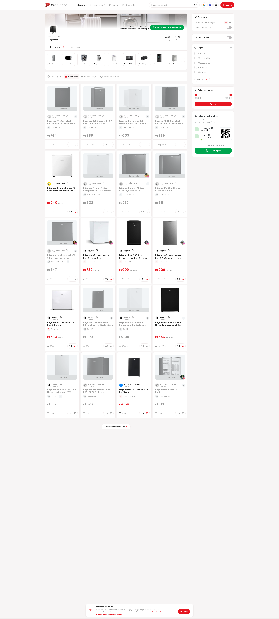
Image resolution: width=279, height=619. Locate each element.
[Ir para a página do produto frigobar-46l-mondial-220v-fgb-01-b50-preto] (98, 367)
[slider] (196, 95)
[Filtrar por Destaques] (54, 76)
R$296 (198, 98)
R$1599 (228, 98)
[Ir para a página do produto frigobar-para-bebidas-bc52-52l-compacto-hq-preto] (62, 232)
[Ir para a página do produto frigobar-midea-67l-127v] (98, 232)
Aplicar (213, 104)
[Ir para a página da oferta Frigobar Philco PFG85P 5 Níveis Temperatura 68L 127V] (170, 329)
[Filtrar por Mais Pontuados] (110, 76)
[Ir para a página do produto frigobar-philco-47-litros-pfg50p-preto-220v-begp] (134, 165)
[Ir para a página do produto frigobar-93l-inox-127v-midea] (170, 232)
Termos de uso (115, 614)
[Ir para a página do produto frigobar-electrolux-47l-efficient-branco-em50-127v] (134, 98)
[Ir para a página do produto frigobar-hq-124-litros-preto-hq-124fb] (134, 367)
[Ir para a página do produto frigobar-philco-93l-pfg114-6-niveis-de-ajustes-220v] (62, 367)
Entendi (184, 611)
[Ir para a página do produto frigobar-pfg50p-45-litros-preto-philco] (170, 165)
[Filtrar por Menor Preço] (89, 76)
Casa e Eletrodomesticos (168, 27)
